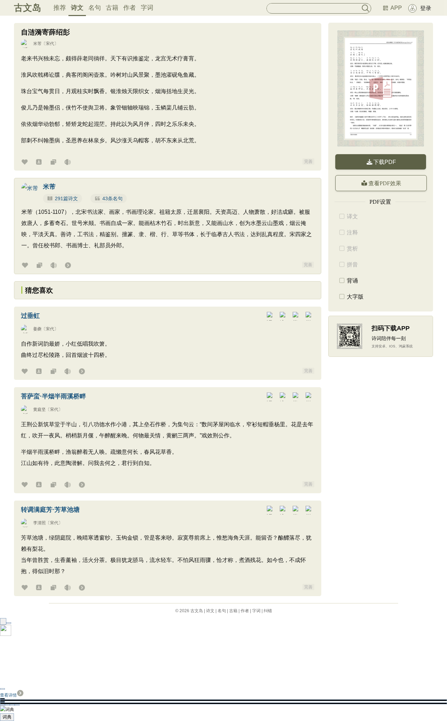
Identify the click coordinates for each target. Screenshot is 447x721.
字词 (147, 7)
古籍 (112, 7)
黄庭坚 (39, 409)
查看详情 (8, 695)
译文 (352, 216)
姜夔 (37, 328)
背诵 (352, 281)
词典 (7, 717)
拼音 (352, 265)
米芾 (37, 43)
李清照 (39, 522)
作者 (129, 7)
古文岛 (27, 7)
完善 (308, 161)
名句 (94, 7)
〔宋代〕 (50, 43)
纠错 (268, 610)
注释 (352, 232)
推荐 (59, 7)
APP (396, 8)
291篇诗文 (66, 198)
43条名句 (112, 198)
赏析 (352, 248)
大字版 (355, 297)
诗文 (77, 7)
